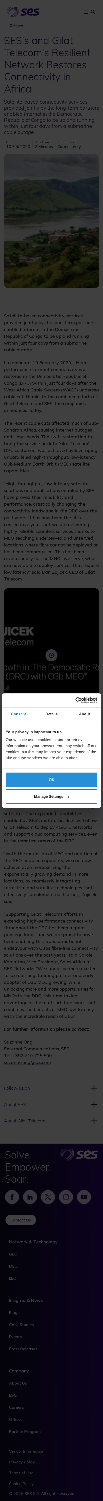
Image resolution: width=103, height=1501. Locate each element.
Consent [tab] (18, 714)
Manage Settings (48, 796)
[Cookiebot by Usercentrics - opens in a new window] (75, 700)
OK (51, 780)
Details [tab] (52, 714)
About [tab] (84, 714)
